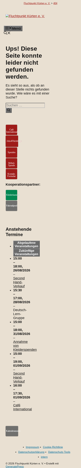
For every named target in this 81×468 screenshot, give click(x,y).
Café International (22, 407)
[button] (7, 33)
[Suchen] (9, 110)
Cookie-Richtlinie (53, 447)
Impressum (32, 447)
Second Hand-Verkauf (19, 282)
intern (44, 456)
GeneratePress (15, 466)
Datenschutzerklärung (31, 451)
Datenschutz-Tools (59, 451)
